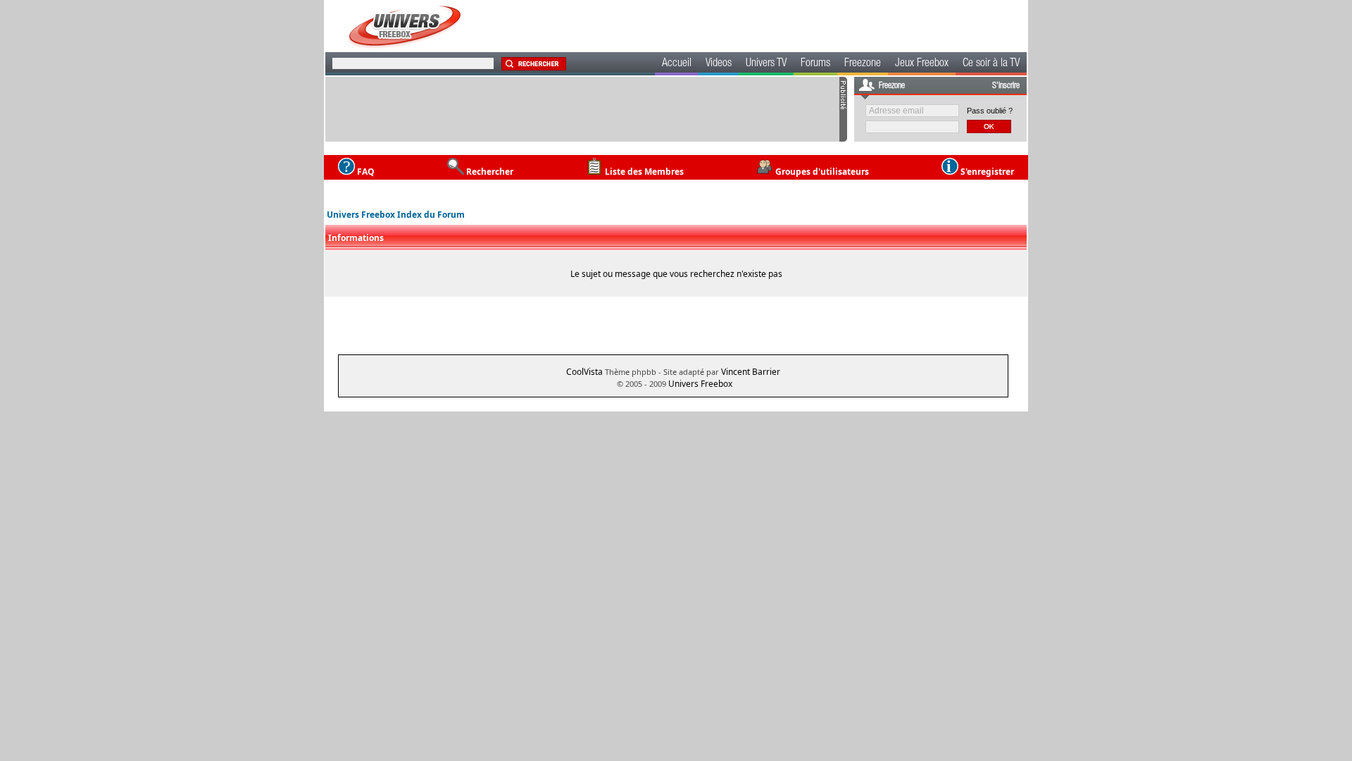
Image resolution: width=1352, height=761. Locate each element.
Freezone (862, 64)
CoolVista (584, 372)
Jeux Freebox (922, 64)
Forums (815, 64)
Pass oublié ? (990, 110)
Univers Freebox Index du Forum (396, 215)
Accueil (676, 64)
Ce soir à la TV (991, 64)
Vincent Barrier (750, 372)
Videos (719, 64)
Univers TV (766, 64)
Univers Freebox (700, 384)
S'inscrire (1006, 86)
